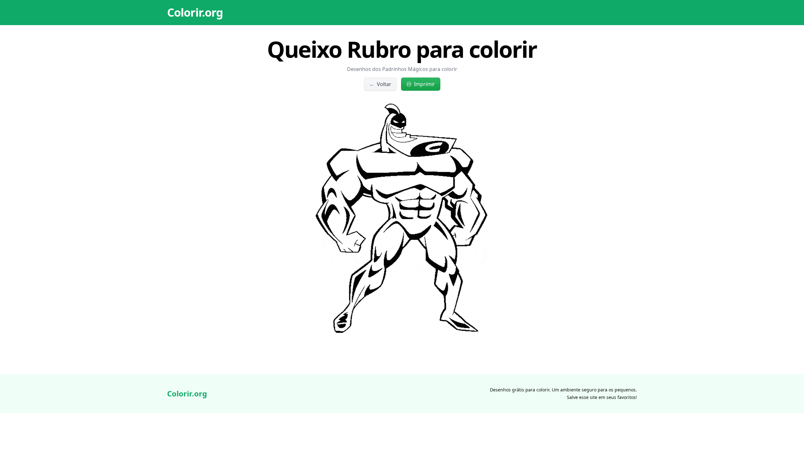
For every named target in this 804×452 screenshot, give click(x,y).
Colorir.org (195, 12)
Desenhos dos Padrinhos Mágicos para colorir (402, 69)
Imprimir (424, 84)
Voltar (380, 84)
